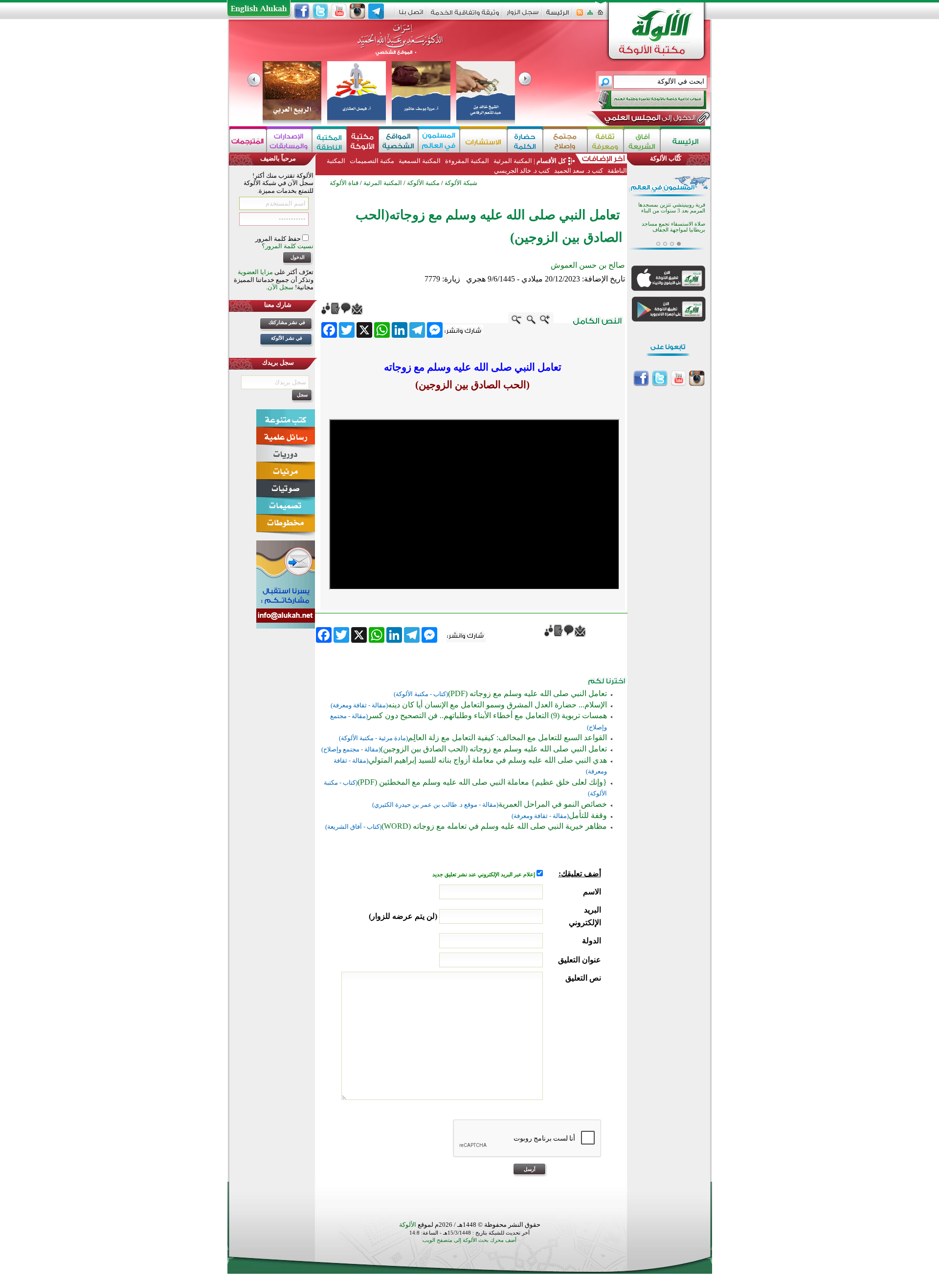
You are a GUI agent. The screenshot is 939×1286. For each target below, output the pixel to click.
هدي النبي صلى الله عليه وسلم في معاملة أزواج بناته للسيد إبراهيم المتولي (487, 760)
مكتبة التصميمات (372, 160)
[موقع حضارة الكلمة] (525, 141)
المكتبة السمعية (419, 160)
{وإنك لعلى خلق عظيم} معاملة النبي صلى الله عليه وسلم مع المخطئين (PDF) (482, 782)
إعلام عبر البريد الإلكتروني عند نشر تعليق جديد (484, 874)
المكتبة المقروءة (467, 160)
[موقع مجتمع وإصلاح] (565, 141)
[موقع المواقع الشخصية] (398, 141)
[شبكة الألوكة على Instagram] (357, 11)
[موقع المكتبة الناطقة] (329, 141)
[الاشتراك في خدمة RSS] (580, 15)
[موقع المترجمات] (248, 141)
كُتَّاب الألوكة (665, 158)
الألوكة (407, 1224)
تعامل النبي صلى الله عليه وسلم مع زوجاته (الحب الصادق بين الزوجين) (493, 749)
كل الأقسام (551, 160)
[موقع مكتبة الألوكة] (363, 141)
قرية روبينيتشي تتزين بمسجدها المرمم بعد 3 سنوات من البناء (671, 207)
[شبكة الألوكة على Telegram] (376, 11)
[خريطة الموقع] (590, 15)
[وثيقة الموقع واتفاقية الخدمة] (465, 16)
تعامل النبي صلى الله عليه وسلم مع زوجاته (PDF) (527, 693)
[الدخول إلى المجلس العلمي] (649, 119)
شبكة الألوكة (461, 183)
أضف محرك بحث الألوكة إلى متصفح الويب (469, 1240)
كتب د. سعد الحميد (578, 170)
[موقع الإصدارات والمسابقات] (289, 141)
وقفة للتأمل (588, 815)
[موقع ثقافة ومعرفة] (605, 141)
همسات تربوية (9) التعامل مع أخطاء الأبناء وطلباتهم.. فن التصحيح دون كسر (487, 715)
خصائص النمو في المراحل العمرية (552, 804)
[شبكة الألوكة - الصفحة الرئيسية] (557, 16)
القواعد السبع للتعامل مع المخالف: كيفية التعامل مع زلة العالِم (507, 737)
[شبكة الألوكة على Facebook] (302, 11)
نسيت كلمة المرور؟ (287, 246)
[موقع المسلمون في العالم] (439, 141)
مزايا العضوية (255, 272)
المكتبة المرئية (512, 160)
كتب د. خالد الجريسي (521, 170)
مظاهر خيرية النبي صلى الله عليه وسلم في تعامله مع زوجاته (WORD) (494, 826)
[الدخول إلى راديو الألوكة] (643, 100)
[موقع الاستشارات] (483, 141)
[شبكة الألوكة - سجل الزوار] (522, 15)
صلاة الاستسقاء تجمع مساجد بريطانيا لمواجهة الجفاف (673, 226)
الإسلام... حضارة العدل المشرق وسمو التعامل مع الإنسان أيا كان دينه (497, 705)
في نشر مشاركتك (286, 322)
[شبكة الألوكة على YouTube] (339, 11)
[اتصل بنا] (411, 15)
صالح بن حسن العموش (588, 265)
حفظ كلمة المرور (278, 238)
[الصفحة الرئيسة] (600, 15)
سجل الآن (280, 287)
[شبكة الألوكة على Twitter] (320, 11)
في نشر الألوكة (286, 338)
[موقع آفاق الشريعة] (642, 141)
